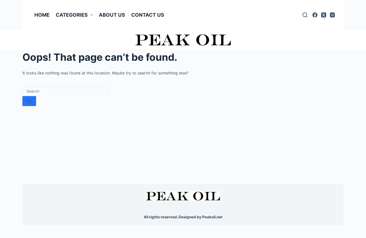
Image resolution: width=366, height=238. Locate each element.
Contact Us (147, 15)
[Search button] (29, 101)
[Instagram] (332, 14)
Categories (72, 15)
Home (42, 15)
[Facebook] (314, 14)
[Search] (305, 14)
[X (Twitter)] (323, 14)
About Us (112, 15)
